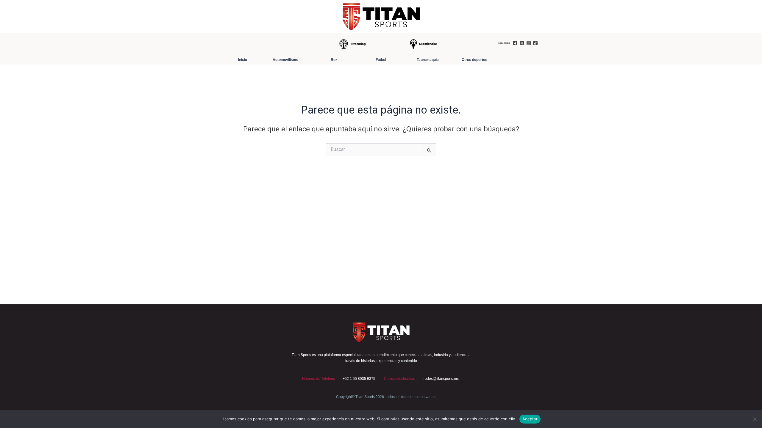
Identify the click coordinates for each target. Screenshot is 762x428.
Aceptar (530, 418)
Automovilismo (285, 60)
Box (334, 60)
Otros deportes (474, 60)
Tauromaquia (428, 60)
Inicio (242, 60)
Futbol (381, 60)
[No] (755, 419)
